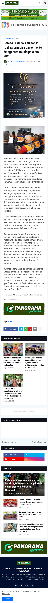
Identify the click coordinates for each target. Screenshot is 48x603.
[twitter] (34, 455)
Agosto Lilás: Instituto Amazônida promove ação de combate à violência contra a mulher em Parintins (34, 363)
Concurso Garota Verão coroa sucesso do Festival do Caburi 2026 (30, 514)
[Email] (35, 329)
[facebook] (16, 585)
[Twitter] (21, 329)
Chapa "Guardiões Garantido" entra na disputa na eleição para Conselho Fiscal (31, 502)
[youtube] (27, 585)
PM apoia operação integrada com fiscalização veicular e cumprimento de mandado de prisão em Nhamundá (23, 485)
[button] (2, 3)
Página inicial (8, 38)
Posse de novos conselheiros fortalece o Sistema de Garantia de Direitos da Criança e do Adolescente (12, 393)
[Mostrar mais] (40, 329)
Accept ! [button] (7, 599)
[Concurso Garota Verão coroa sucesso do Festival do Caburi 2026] (10, 515)
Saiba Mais (6, 594)
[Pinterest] (30, 329)
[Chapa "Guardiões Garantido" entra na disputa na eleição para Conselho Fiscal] (10, 503)
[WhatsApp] (26, 329)
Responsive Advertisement (24, 411)
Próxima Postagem (39, 442)
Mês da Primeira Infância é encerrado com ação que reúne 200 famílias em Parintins (12, 361)
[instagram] (34, 459)
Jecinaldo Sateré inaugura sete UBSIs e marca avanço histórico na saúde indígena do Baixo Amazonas (31, 528)
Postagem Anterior (9, 442)
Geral (17, 38)
